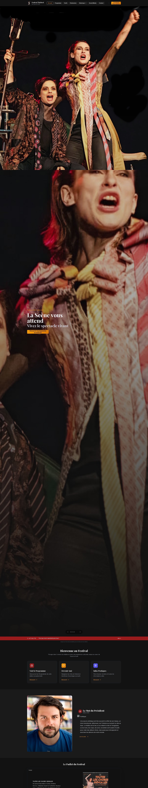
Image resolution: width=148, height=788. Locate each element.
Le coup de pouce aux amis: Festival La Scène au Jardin (54, 638)
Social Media (92, 3)
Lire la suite (83, 736)
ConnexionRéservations (116, 3)
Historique (82, 3)
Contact (101, 3)
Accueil (50, 3)
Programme (58, 3)
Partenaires (73, 3)
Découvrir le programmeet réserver (38, 329)
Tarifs (65, 3)
